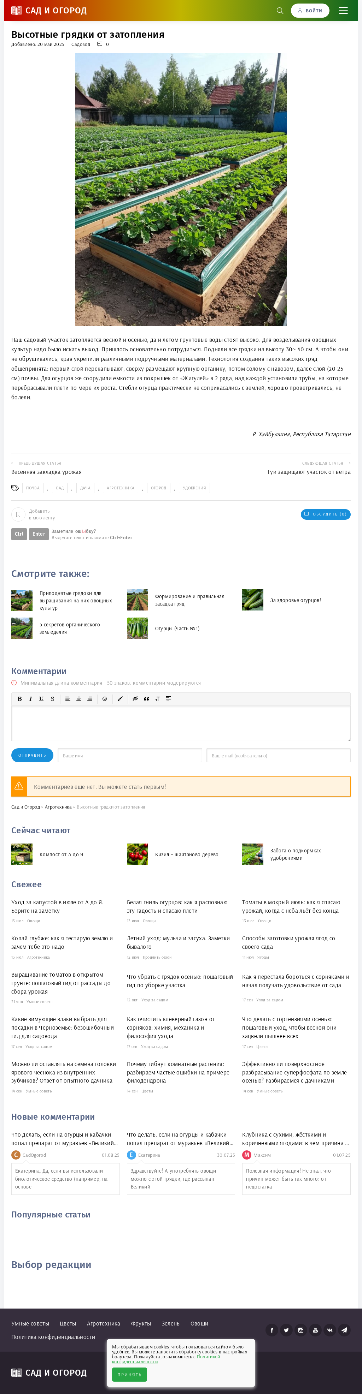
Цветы (262, 1046)
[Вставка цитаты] (146, 699)
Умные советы (40, 1001)
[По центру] (78, 699)
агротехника (120, 487)
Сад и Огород (56, 11)
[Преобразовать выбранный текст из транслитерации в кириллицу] (157, 699)
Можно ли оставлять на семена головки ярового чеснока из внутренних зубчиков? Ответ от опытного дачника (63, 1072)
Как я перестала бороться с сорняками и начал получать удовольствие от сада (295, 981)
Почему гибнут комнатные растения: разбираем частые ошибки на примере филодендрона (178, 1072)
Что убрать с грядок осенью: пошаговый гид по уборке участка (180, 981)
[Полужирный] (19, 699)
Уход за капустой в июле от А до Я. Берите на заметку (57, 906)
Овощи (33, 920)
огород (159, 487)
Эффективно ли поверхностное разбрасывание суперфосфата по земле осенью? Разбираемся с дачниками (294, 1072)
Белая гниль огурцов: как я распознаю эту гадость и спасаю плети (177, 906)
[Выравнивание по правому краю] (89, 699)
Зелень (171, 1323)
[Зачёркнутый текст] (52, 699)
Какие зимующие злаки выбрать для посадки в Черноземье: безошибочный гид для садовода (62, 1027)
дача (85, 487)
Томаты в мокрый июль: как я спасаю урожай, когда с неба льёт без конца (291, 906)
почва (33, 487)
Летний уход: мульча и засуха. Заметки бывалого (178, 942)
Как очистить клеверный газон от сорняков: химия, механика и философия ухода (171, 1027)
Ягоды (263, 957)
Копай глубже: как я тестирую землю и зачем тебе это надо (62, 942)
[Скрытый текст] (135, 699)
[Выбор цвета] (120, 699)
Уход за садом (154, 999)
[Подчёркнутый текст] (41, 699)
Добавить (42, 514)
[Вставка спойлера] (168, 699)
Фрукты (141, 1323)
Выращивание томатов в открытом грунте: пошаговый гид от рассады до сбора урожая (61, 983)
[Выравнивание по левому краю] (67, 699)
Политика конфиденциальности (53, 1336)
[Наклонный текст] (30, 699)
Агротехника (38, 957)
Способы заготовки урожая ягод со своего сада (288, 942)
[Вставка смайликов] (105, 699)
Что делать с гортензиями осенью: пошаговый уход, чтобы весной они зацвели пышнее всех (289, 1027)
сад (60, 487)
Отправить (32, 755)
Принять (129, 1374)
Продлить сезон (157, 957)
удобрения (194, 487)
